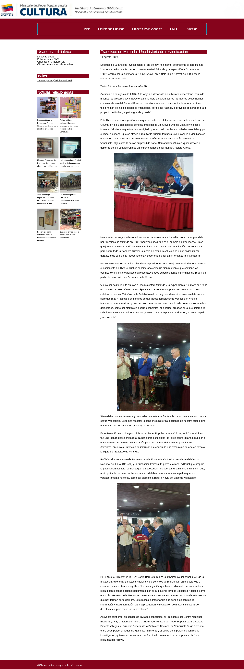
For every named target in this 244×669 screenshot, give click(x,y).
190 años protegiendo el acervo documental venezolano (69, 235)
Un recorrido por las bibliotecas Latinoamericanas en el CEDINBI (69, 198)
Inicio (87, 29)
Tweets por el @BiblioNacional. (54, 80)
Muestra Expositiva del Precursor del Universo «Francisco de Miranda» (47, 163)
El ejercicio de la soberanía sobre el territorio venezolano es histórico (46, 236)
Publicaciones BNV (48, 59)
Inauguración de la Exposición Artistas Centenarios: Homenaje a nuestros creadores (47, 124)
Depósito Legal (45, 56)
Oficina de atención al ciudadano (55, 64)
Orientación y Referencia (51, 61)
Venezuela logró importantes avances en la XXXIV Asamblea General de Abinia (47, 198)
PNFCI (174, 29)
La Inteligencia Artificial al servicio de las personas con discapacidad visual (70, 163)
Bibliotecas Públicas (111, 29)
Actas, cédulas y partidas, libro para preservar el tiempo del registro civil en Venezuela (69, 126)
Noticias (192, 29)
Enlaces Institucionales (147, 29)
